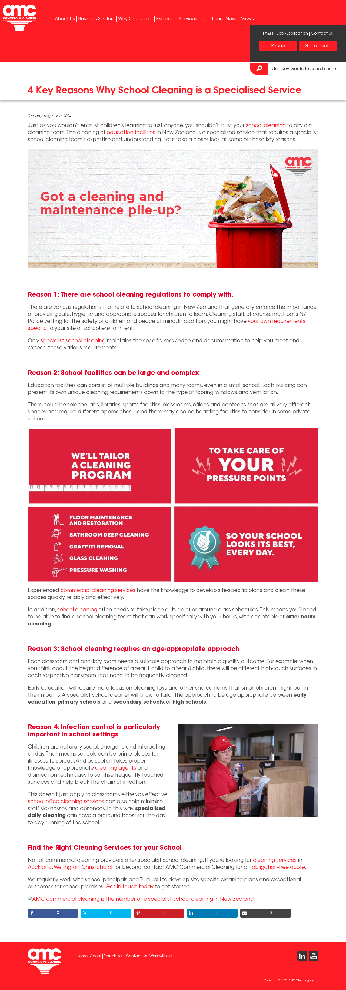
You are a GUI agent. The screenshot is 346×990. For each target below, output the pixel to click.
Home (82, 956)
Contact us (322, 34)
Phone (278, 46)
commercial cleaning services (98, 590)
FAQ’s (268, 34)
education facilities (131, 132)
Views (247, 19)
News (232, 19)
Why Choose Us (135, 19)
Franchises (114, 956)
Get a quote (318, 46)
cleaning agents (115, 768)
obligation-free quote (278, 867)
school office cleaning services (66, 801)
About (95, 956)
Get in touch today (129, 887)
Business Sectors (96, 19)
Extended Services (176, 19)
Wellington (66, 867)
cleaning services (275, 860)
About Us (65, 19)
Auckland (40, 867)
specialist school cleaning (73, 341)
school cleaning (266, 125)
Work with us (160, 956)
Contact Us (136, 956)
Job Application (292, 34)
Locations (211, 19)
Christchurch (98, 867)
